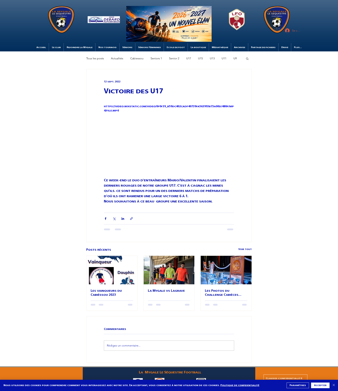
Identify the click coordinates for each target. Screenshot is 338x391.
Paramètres (298, 385)
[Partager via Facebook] (105, 218)
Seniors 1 (156, 58)
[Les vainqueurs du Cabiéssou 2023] (111, 270)
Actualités (117, 58)
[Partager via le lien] (131, 218)
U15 (200, 58)
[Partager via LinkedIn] (122, 218)
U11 (224, 58)
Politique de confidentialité (239, 385)
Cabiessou (136, 58)
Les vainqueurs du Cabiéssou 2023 (106, 293)
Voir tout (245, 249)
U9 (235, 58)
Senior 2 (174, 58)
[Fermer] (334, 385)
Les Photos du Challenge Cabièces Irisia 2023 (221, 293)
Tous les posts (95, 58)
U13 (212, 58)
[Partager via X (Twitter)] (114, 218)
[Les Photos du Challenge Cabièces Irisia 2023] (226, 270)
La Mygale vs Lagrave (166, 291)
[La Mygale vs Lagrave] (169, 270)
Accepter (320, 385)
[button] (104, 19)
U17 (188, 58)
